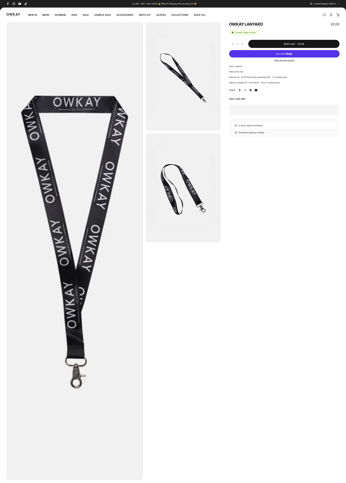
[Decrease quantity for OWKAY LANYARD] (232, 44)
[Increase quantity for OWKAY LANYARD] (243, 44)
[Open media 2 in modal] (183, 76)
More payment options (284, 60)
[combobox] (325, 4)
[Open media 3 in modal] (183, 188)
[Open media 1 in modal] (74, 251)
